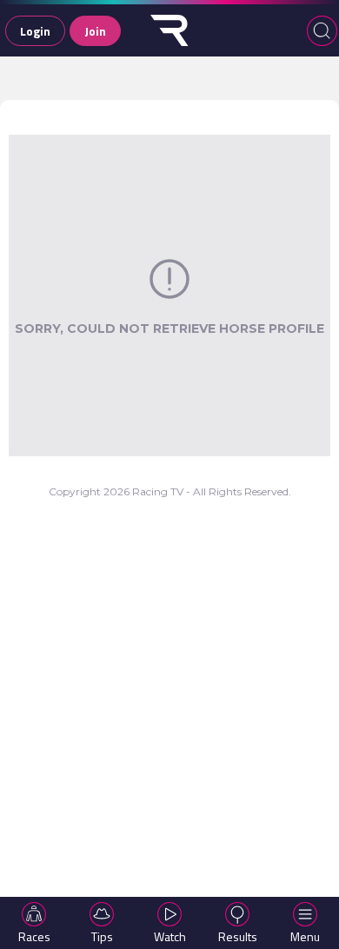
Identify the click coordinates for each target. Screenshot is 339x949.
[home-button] (169, 30)
